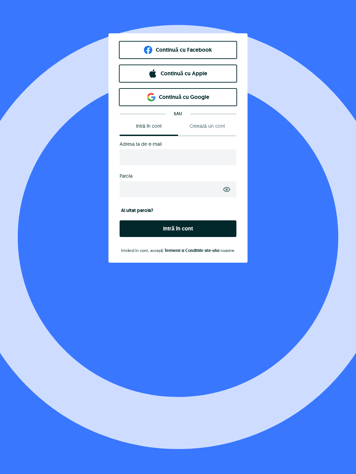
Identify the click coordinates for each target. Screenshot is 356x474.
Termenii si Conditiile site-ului (191, 250)
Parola (126, 175)
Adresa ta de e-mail (141, 144)
